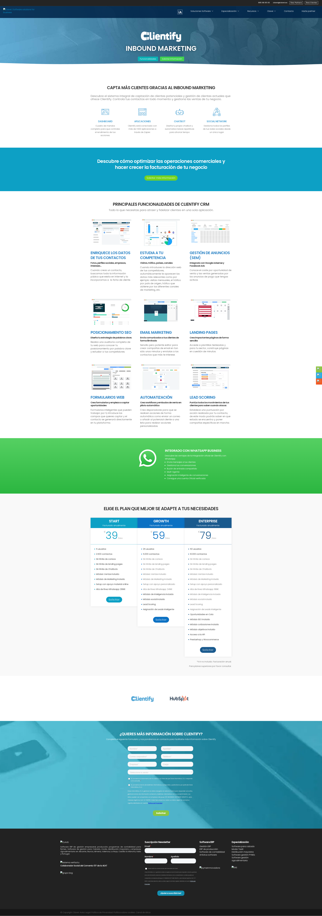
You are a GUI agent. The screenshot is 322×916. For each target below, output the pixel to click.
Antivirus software (208, 854)
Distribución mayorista (243, 851)
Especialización (229, 11)
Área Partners (296, 3)
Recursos (251, 11)
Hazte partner (308, 11)
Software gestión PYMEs (243, 854)
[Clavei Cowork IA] (180, 12)
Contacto (289, 11)
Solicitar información (172, 58)
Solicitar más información (161, 177)
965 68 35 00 (264, 3)
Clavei (270, 11)
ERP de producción (208, 849)
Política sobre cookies (124, 912)
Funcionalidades (148, 58)
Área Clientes (311, 3)
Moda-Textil (237, 849)
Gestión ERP (205, 846)
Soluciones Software (201, 11)
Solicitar (114, 599)
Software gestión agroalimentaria (240, 859)
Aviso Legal (85, 912)
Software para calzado (243, 846)
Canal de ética (143, 912)
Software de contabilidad (212, 851)
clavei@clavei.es (280, 3)
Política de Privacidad (102, 912)
